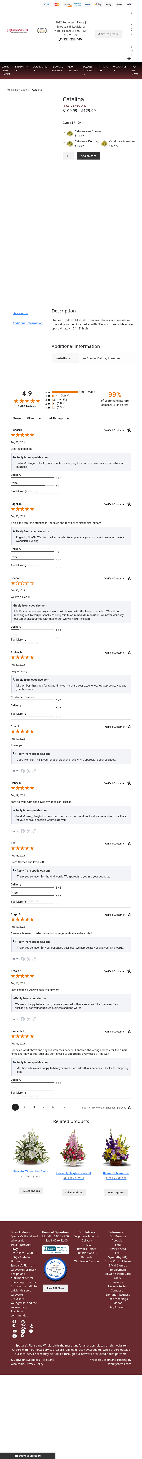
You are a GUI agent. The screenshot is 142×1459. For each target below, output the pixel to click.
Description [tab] (20, 313)
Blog (118, 1245)
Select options (31, 1191)
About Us (118, 1240)
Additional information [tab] (28, 323)
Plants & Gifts (87, 68)
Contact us (118, 1290)
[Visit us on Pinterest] (14, 1326)
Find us (15, 1261)
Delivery (86, 1240)
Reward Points (86, 1249)
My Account (118, 1307)
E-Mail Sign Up (117, 1265)
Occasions (40, 66)
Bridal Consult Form (118, 1261)
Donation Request (118, 1295)
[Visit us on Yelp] (32, 1326)
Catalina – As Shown (88, 131)
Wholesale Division (86, 1261)
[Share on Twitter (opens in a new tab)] (28, 771)
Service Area (118, 1249)
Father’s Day (102, 68)
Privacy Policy (34, 1364)
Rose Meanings (118, 1299)
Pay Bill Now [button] (55, 1288)
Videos (117, 1303)
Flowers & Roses (57, 68)
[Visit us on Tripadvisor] (31, 1321)
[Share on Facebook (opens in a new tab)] (23, 771)
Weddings (120, 66)
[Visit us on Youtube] (14, 1331)
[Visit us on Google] (23, 1321)
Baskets (25, 89)
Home (14, 89)
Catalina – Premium (122, 141)
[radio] (71, 392)
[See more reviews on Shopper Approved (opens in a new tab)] (34, 771)
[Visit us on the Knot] (23, 1331)
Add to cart (88, 156)
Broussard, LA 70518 (24, 1253)
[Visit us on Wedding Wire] (14, 1336)
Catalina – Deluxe (86, 141)
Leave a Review (118, 1286)
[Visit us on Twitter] (23, 1326)
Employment (117, 1270)
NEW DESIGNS (73, 68)
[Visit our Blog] (23, 1336)
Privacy (86, 1245)
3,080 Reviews (27, 406)
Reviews (118, 1282)
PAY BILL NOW (135, 70)
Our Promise (117, 1236)
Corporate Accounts (86, 1236)
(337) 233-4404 (72, 39)
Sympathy (21, 66)
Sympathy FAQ (117, 1257)
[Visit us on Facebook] (14, 1321)
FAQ (118, 1253)
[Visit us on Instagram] (31, 1331)
